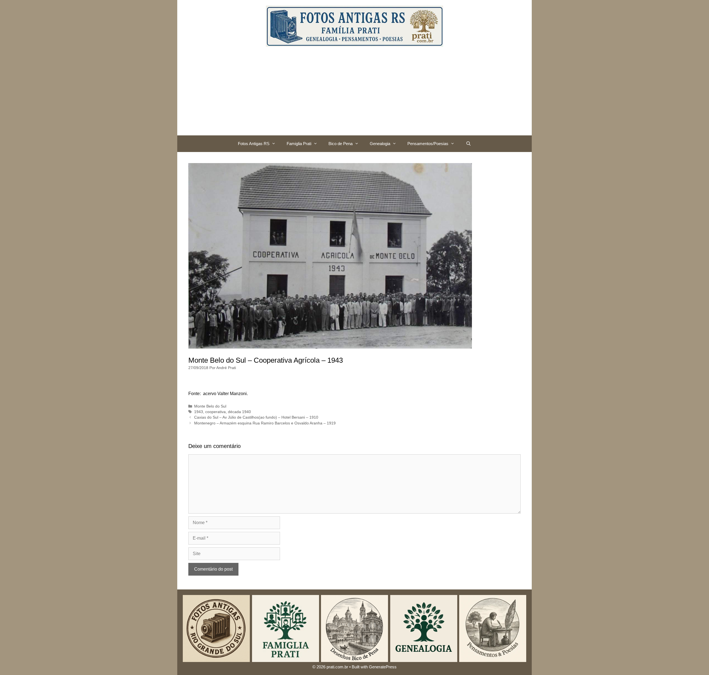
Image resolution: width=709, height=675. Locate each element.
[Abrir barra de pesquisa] (468, 143)
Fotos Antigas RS (253, 143)
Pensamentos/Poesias (427, 143)
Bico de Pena (340, 143)
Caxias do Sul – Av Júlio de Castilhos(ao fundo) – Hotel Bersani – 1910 (256, 417)
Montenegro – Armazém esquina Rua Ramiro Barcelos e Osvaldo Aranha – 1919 (265, 423)
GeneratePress (383, 666)
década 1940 (239, 412)
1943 (198, 412)
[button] (275, 143)
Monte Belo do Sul (210, 406)
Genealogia (380, 143)
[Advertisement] (354, 94)
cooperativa (215, 412)
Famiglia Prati (299, 143)
